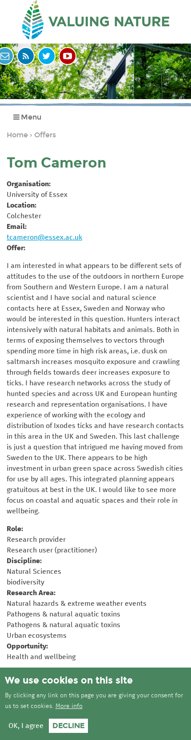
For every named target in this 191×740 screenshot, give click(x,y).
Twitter (47, 56)
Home (17, 135)
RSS (26, 56)
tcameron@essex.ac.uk (44, 237)
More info (69, 706)
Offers (45, 135)
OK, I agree (26, 725)
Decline (68, 725)
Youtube (67, 56)
